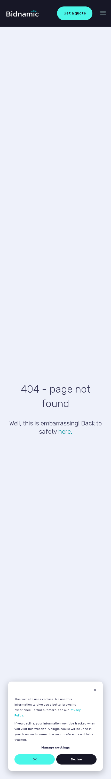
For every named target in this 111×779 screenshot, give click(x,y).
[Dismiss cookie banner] (95, 690)
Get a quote (75, 13)
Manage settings (55, 747)
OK (35, 759)
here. (65, 431)
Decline (76, 759)
